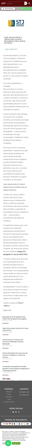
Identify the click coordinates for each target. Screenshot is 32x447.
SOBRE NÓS (9, 391)
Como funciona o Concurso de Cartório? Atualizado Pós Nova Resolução (12, 342)
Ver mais (6, 379)
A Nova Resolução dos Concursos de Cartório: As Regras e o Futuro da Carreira (14, 355)
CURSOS (9, 394)
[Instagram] (19, 412)
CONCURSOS (9, 396)
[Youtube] (13, 412)
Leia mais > (5, 323)
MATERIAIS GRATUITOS (9, 401)
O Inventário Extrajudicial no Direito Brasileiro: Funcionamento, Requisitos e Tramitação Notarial (15, 368)
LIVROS (9, 399)
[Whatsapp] (8, 443)
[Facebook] (16, 412)
